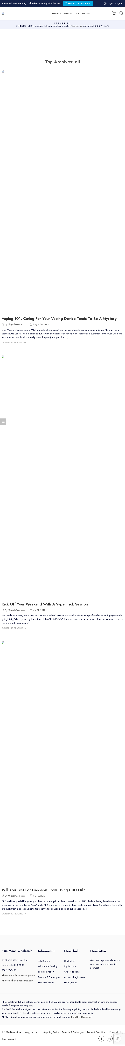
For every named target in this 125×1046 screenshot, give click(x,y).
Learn (77, 13)
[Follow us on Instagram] (110, 1038)
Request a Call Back (79, 3)
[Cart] (114, 13)
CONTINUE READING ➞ (14, 342)
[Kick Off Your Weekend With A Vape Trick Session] (62, 477)
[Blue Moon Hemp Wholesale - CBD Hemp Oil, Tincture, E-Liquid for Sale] (17, 13)
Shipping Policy (46, 971)
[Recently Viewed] (117, 1038)
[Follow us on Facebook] (101, 1038)
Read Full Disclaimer (81, 1017)
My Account (70, 966)
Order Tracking (72, 971)
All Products (56, 13)
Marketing (68, 13)
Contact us (76, 26)
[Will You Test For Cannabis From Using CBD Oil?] (62, 763)
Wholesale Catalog (47, 966)
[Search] (121, 13)
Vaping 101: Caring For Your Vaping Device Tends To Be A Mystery (59, 318)
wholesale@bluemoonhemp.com (18, 975)
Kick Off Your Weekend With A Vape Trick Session (45, 604)
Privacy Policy (116, 1032)
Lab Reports (44, 961)
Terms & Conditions (96, 1032)
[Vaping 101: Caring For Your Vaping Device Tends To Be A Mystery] (62, 191)
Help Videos (70, 982)
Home (62, 45)
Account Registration (74, 977)
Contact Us (86, 13)
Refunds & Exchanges (49, 977)
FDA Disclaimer (46, 982)
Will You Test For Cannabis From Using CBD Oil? (43, 890)
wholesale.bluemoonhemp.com (17, 980)
